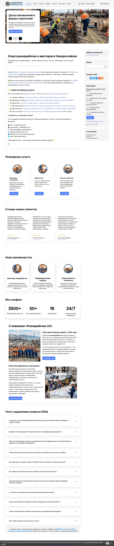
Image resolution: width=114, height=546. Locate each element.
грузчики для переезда (34, 72)
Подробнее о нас (49, 358)
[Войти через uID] (91, 78)
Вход (82, 3)
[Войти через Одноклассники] (102, 78)
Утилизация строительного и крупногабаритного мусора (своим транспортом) (49, 108)
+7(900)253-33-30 (20, 125)
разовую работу (31, 94)
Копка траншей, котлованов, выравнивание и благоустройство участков (50, 106)
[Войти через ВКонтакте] (96, 78)
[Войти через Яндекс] (99, 78)
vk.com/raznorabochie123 (26, 134)
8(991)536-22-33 (60, 529)
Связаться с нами (23, 31)
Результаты (89, 121)
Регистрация (90, 3)
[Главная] (14, 3)
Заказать (14, 193)
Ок (107, 543)
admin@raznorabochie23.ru (23, 130)
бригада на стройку (19, 72)
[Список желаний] (97, 3)
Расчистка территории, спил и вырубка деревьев (40, 111)
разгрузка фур (55, 100)
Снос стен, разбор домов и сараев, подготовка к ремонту (40, 103)
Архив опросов (98, 121)
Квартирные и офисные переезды (37, 100)
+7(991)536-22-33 (24, 127)
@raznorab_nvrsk (22, 132)
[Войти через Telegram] (93, 78)
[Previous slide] (10, 38)
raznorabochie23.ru (20, 136)
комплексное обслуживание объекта (55, 94)
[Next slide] (20, 38)
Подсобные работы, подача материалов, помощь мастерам (45, 97)
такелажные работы (67, 100)
